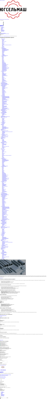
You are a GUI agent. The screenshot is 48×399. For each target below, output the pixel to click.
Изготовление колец (4, 179)
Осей (2, 168)
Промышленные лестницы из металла (5, 207)
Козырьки (3, 105)
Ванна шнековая (2, 148)
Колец (2, 169)
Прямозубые (3, 87)
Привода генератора (4, 141)
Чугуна (3, 53)
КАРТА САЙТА (2, 31)
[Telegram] (2, 372)
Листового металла (4, 71)
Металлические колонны (4, 99)
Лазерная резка (2, 181)
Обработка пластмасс (3, 220)
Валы (1, 117)
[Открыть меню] (0, 34)
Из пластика (3, 95)
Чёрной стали (3, 187)
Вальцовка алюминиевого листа (5, 127)
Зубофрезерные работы (3, 195)
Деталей (3, 40)
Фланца (3, 151)
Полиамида (3, 54)
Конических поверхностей (4, 50)
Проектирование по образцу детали (5, 146)
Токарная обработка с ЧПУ (3, 166)
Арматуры (3, 235)
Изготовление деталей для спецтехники (5, 194)
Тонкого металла (3, 190)
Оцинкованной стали (4, 237)
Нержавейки (3, 61)
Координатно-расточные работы (4, 193)
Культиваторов (3, 132)
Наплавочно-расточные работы (5, 130)
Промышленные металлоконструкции (5, 208)
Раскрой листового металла (4, 75)
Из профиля (3, 102)
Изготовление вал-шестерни (5, 176)
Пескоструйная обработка (3, 223)
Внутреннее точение (4, 174)
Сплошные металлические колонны (5, 96)
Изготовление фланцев (4, 65)
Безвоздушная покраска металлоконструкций (5, 116)
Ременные (3, 140)
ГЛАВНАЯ (2, 27)
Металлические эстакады (4, 211)
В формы (3, 143)
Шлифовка (2, 246)
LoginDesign (4, 378)
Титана (3, 188)
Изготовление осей (4, 66)
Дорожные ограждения (4, 106)
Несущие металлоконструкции (5, 218)
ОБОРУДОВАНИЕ (3, 30)
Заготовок (3, 44)
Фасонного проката (4, 78)
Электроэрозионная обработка (4, 110)
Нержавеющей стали (4, 126)
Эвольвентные (3, 86)
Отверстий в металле (4, 41)
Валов (2, 45)
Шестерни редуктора (4, 92)
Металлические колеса (3, 129)
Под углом (3, 189)
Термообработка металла (3, 109)
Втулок (3, 167)
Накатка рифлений (4, 159)
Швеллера (3, 79)
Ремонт (1, 240)
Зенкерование (2, 239)
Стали (2, 39)
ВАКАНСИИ (2, 394)
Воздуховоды (3, 214)
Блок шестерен (3, 90)
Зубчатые (3, 229)
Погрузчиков (3, 243)
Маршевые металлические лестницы (5, 219)
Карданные (3, 121)
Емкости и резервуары (4, 213)
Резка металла (3, 221)
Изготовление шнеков (3, 247)
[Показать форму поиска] (0, 32)
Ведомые (3, 89)
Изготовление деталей (4, 178)
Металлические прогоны (4, 108)
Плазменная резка (2, 122)
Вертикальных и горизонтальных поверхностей (6, 155)
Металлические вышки (4, 217)
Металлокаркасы (3, 209)
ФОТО (1, 29)
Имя (0, 388)
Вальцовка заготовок (4, 128)
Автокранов (3, 241)
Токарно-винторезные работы (5, 55)
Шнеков (3, 133)
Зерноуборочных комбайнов (5, 244)
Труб (2, 115)
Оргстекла (3, 164)
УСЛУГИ (2, 28)
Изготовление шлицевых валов (5, 64)
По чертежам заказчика (4, 212)
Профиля (3, 72)
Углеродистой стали (4, 80)
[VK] (0, 372)
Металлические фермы (4, 101)
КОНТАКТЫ (2, 395)
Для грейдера (3, 205)
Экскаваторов (3, 242)
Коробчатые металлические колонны (5, 97)
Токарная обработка (3, 158)
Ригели (3, 100)
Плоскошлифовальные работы (5, 136)
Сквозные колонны (4, 98)
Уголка (3, 81)
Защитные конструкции (4, 216)
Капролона (3, 51)
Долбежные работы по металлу (4, 227)
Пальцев (3, 172)
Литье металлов (2, 253)
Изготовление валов (4, 175)
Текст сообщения (1, 383)
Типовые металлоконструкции (5, 104)
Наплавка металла (4, 245)
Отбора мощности (4, 232)
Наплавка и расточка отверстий (5, 135)
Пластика (3, 46)
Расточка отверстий (4, 173)
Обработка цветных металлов (4, 112)
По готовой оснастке (4, 144)
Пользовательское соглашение (2, 376)
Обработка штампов (4, 111)
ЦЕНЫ (1, 393)
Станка (3, 230)
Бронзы (3, 43)
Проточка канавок (4, 63)
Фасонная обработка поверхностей (5, 160)
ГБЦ (2, 152)
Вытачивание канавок (4, 48)
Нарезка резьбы (3, 62)
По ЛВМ (3, 258)
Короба (3, 215)
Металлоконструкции (3, 206)
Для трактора (3, 94)
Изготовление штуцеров (4, 69)
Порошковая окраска (3, 226)
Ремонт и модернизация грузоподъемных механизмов (7, 131)
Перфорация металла (4, 184)
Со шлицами (3, 202)
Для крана (3, 203)
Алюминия (3, 52)
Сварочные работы (3, 134)
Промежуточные (3, 199)
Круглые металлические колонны (5, 210)
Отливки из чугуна (4, 255)
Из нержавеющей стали (4, 103)
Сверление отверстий (4, 73)
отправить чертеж (1, 26)
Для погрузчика (3, 93)
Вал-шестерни (3, 228)
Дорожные (3, 107)
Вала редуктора (3, 120)
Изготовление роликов (4, 70)
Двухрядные (3, 201)
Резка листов (3, 123)
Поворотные (3, 88)
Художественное (3, 147)
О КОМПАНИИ (2, 392)
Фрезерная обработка (3, 149)
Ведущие (3, 200)
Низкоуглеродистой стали (4, 191)
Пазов (2, 47)
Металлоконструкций (4, 114)
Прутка (3, 236)
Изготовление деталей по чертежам (5, 67)
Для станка (3, 204)
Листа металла (3, 153)
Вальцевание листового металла (5, 238)
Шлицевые (3, 119)
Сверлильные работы (3, 192)
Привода (3, 118)
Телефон (1, 360)
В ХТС (3, 257)
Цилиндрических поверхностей (5, 49)
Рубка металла (2, 234)
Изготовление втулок (4, 177)
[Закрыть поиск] (0, 397)
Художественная (3, 74)
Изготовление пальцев (4, 180)
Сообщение (1, 362)
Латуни (3, 42)
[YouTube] (1, 372)
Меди (2, 156)
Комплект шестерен (4, 91)
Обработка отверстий (4, 222)
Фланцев (3, 57)
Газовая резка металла (3, 248)
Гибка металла (2, 124)
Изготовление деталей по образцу (5, 68)
